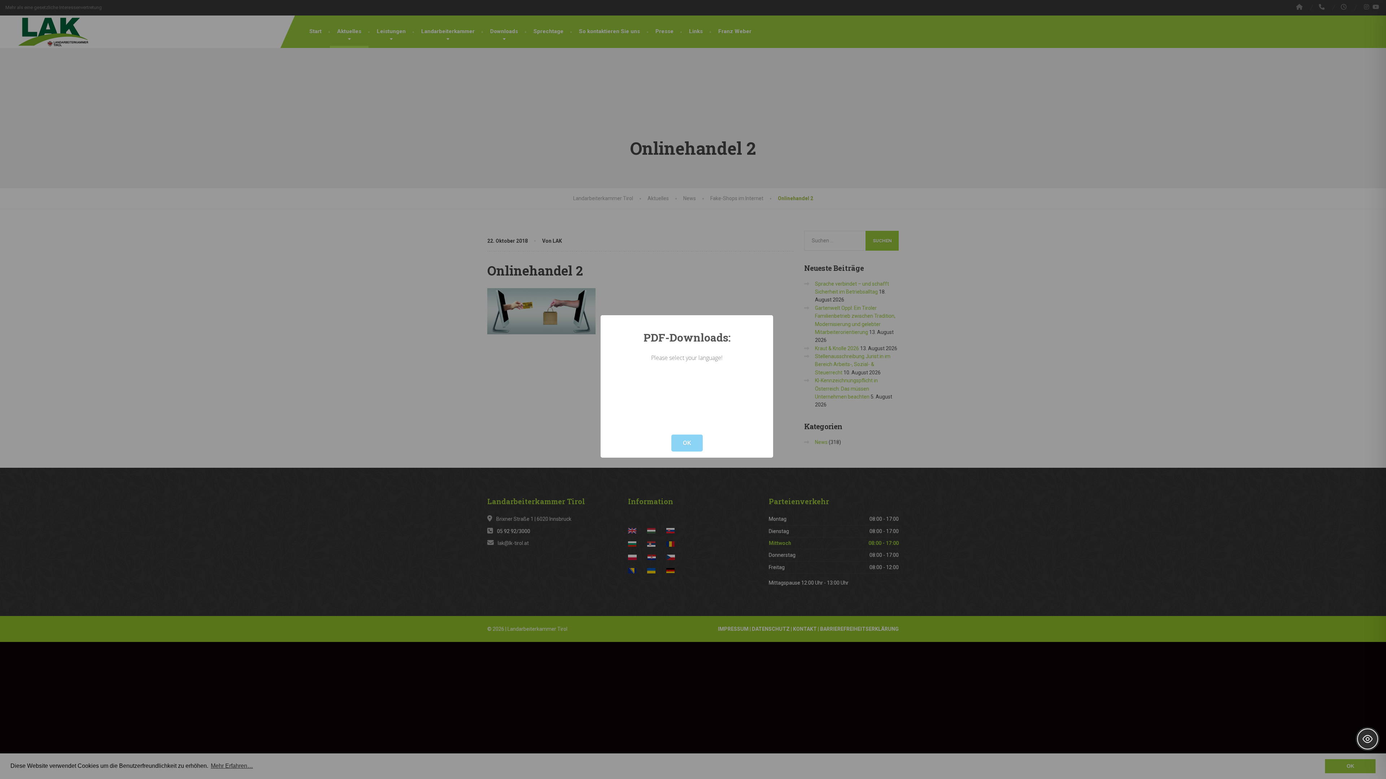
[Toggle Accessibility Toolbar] (1367, 739)
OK (687, 442)
